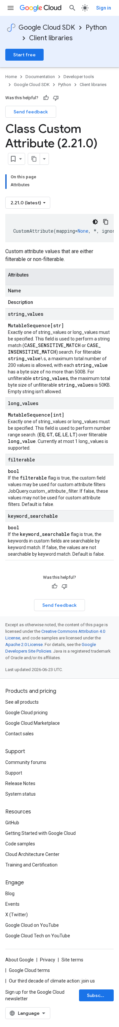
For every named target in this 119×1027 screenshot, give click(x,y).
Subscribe (98, 995)
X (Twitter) (16, 914)
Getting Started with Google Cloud (40, 833)
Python (96, 27)
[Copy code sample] (105, 222)
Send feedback (31, 112)
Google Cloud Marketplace (32, 723)
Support (13, 773)
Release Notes (20, 783)
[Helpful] (46, 98)
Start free (24, 55)
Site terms (72, 959)
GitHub (12, 822)
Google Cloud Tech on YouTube (37, 935)
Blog (10, 893)
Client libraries (51, 38)
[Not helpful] (56, 98)
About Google (19, 959)
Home (11, 76)
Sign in (103, 8)
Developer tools (78, 76)
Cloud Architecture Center (32, 854)
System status (20, 794)
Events (12, 904)
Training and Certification (31, 864)
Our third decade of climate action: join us (52, 980)
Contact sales (19, 733)
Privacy (47, 959)
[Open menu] (10, 8)
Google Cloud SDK (47, 27)
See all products (22, 702)
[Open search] (72, 8)
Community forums (25, 762)
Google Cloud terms (29, 970)
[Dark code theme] (95, 222)
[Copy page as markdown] (34, 158)
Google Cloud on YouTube (32, 925)
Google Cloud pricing (26, 712)
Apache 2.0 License (24, 644)
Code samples (20, 843)
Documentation (40, 76)
